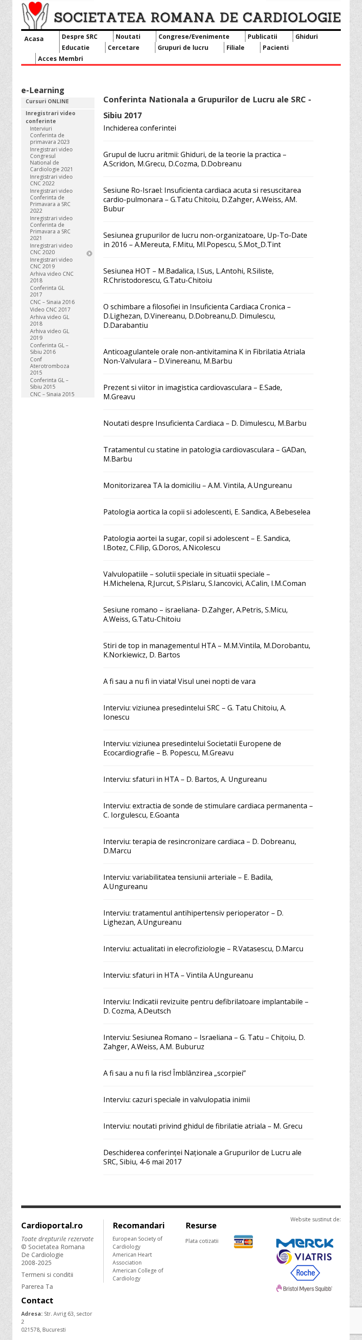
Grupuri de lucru (183, 47)
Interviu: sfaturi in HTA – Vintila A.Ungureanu (178, 975)
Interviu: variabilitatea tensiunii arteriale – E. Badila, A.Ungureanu (188, 881)
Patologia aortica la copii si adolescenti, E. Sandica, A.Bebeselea (206, 512)
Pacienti (276, 47)
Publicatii (262, 36)
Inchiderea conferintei (139, 128)
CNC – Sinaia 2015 (52, 394)
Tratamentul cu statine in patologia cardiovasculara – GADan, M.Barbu (204, 454)
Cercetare (124, 47)
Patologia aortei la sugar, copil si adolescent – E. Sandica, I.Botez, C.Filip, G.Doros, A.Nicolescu (196, 542)
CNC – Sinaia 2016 (52, 302)
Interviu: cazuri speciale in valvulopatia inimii (176, 1099)
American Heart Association (132, 1258)
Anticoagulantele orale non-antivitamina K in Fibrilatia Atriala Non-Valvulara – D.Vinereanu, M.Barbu (204, 356)
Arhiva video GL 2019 (49, 334)
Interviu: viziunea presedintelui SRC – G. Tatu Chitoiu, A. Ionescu (194, 712)
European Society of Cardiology (137, 1242)
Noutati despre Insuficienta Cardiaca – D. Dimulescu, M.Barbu (204, 423)
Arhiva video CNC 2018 (52, 277)
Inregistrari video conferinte (50, 117)
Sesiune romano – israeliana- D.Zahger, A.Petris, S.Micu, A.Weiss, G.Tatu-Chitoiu (195, 614)
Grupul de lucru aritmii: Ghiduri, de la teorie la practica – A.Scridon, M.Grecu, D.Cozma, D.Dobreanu (195, 159)
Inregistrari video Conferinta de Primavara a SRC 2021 (51, 228)
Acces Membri (60, 58)
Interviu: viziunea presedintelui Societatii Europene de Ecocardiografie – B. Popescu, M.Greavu (192, 748)
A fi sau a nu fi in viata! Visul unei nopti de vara (179, 681)
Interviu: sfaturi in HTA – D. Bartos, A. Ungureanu (185, 779)
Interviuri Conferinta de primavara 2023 (50, 135)
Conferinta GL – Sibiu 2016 (49, 348)
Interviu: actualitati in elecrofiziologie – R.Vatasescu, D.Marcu (203, 948)
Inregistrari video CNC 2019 (51, 263)
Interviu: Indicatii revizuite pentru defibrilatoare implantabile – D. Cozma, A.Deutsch (206, 1006)
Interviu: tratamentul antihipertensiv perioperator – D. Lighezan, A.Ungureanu (193, 917)
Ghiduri (306, 36)
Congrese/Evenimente (194, 36)
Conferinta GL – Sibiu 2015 (49, 383)
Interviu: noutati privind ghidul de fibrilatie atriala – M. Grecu (202, 1126)
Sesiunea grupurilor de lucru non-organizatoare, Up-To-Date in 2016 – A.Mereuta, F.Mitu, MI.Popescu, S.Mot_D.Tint (205, 239)
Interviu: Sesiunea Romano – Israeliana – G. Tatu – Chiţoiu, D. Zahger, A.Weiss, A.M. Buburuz (204, 1041)
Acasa (34, 38)
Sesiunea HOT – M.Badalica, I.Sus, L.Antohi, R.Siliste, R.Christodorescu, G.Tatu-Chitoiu (188, 275)
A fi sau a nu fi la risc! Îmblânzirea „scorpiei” (174, 1073)
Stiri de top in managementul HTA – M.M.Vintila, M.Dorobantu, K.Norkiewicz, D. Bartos (206, 650)
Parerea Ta (37, 1286)
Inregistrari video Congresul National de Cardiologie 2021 (51, 159)
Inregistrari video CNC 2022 (51, 180)
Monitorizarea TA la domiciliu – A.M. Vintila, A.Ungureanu (197, 485)
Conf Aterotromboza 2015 (49, 366)
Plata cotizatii (202, 1241)
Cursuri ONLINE (47, 101)
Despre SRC (80, 36)
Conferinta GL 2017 (47, 291)
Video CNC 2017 (50, 309)
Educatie (76, 47)
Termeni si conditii (47, 1274)
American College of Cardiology (138, 1274)
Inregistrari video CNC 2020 (51, 248)
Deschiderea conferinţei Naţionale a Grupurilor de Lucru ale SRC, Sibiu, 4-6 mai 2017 (202, 1157)
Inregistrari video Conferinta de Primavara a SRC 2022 (51, 201)
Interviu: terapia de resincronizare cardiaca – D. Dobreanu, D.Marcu (199, 846)
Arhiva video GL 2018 (49, 320)
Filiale (235, 47)
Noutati (128, 36)
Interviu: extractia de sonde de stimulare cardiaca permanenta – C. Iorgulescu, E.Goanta (208, 810)
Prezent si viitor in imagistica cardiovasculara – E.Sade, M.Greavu (192, 392)
